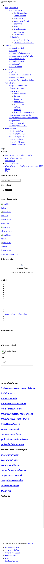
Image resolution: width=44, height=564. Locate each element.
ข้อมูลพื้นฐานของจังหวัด (18, 126)
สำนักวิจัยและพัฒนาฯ (10, 424)
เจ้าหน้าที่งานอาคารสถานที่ (24, 112)
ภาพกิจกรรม (10, 558)
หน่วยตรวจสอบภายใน (10, 429)
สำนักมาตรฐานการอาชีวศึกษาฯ (15, 419)
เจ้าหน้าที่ (17, 110)
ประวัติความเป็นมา (21, 13)
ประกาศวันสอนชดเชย (13, 158)
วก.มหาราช (6, 491)
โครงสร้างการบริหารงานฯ (24, 43)
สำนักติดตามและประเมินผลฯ (13, 403)
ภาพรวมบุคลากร (20, 94)
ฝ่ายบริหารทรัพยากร (17, 77)
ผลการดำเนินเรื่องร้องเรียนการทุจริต (18, 155)
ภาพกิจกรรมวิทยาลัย (17, 145)
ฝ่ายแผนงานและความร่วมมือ (20, 75)
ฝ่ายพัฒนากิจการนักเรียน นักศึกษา (22, 80)
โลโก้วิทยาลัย (19, 35)
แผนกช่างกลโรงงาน (17, 59)
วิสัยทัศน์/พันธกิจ (20, 16)
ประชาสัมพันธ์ (10, 128)
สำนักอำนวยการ (8, 393)
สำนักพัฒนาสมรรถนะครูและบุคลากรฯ (17, 414)
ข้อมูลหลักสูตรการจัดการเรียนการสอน (23, 118)
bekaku (30, 543)
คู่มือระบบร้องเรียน (12, 163)
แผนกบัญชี (13, 51)
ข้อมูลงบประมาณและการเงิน (20, 115)
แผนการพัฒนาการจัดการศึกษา (16, 314)
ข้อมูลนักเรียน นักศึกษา (18, 86)
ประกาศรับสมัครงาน (17, 142)
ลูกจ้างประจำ (18, 102)
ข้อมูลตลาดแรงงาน (16, 88)
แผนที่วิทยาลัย (19, 32)
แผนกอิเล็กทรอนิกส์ (16, 61)
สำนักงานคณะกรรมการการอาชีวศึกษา (18, 388)
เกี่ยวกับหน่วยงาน (15, 10)
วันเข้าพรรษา (10, 161)
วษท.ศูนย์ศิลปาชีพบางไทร (12, 480)
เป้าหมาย (17, 26)
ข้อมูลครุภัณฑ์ (14, 120)
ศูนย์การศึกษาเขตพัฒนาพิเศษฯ (14, 439)
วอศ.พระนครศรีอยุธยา (11, 465)
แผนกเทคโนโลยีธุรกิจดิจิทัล (19, 53)
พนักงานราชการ (20, 104)
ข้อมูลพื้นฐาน (10, 83)
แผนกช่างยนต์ (14, 64)
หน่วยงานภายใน (11, 69)
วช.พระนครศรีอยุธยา (10, 455)
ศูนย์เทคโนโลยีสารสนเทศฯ (12, 444)
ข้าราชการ (18, 99)
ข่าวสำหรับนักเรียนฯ (17, 134)
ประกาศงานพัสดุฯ (16, 139)
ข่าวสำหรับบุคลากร (16, 136)
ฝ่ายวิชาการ (13, 72)
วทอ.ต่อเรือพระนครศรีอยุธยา (13, 470)
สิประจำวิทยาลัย (20, 29)
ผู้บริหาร (17, 96)
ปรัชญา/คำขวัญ (20, 18)
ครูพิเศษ (17, 107)
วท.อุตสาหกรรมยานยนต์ (11, 475)
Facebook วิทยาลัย (11, 561)
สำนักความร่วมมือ (9, 398)
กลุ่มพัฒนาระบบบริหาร (11, 434)
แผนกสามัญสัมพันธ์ (16, 48)
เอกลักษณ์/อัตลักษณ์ (21, 21)
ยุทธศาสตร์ (18, 24)
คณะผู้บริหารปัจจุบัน (21, 40)
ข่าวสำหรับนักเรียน (12, 550)
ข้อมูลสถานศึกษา (11, 8)
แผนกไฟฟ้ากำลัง (15, 67)
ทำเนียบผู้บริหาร (15, 37)
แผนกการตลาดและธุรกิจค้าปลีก (21, 56)
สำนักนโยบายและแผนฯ (11, 409)
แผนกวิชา (8, 45)
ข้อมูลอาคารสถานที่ (16, 123)
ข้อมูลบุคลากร (14, 91)
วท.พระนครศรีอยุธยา (10, 460)
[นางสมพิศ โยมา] (22, 265)
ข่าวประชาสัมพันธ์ (16, 131)
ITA (6, 171)
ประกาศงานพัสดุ (11, 555)
